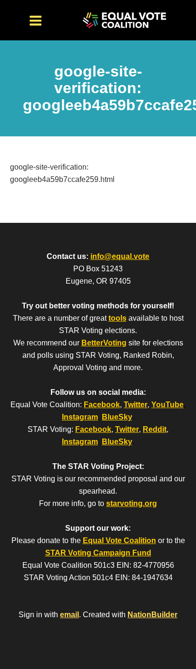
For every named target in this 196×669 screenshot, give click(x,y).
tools (117, 318)
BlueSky (117, 417)
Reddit (155, 429)
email (69, 615)
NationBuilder (152, 615)
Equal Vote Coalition (119, 540)
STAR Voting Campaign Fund (98, 553)
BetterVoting (104, 343)
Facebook (102, 405)
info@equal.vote (119, 256)
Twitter (135, 405)
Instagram (80, 417)
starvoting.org (131, 503)
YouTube (167, 405)
